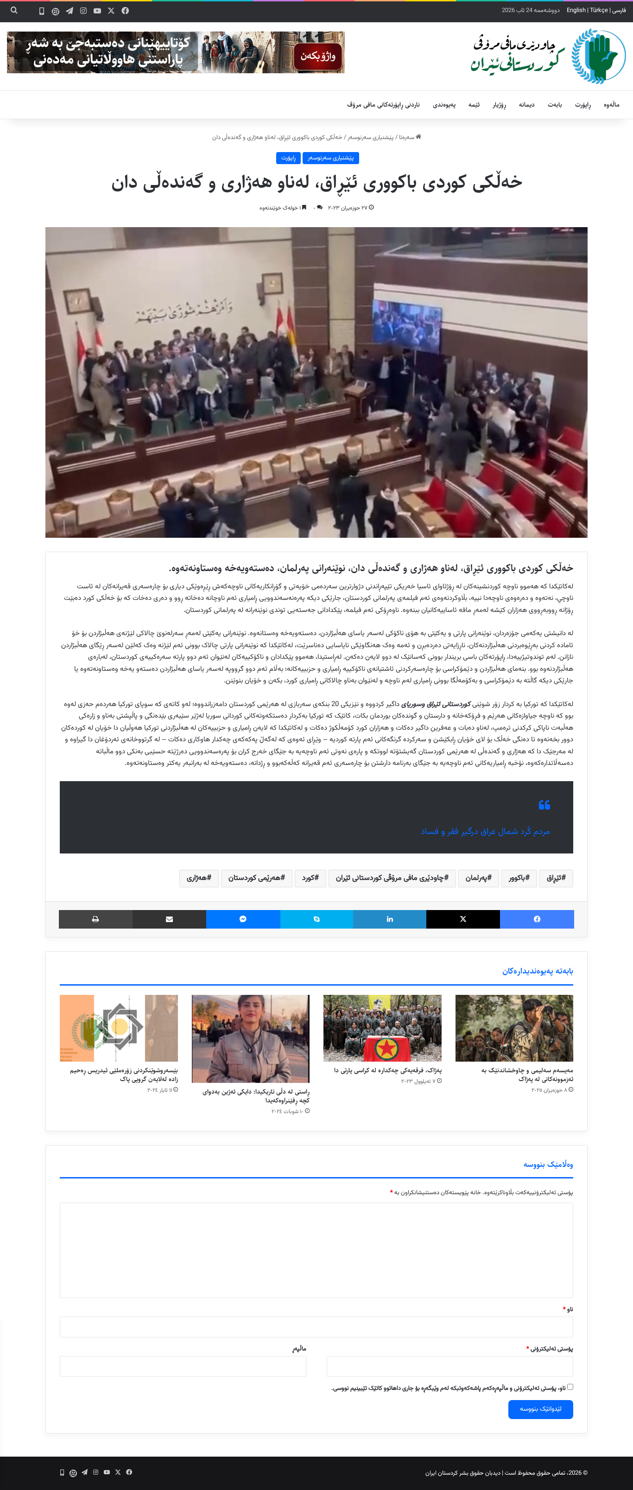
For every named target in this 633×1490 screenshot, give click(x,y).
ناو (568, 1309)
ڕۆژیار (499, 105)
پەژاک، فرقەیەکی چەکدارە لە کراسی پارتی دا (388, 1070)
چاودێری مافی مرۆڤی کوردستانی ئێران (390, 878)
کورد (308, 878)
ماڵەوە (612, 105)
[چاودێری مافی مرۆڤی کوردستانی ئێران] (548, 56)
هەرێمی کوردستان (254, 878)
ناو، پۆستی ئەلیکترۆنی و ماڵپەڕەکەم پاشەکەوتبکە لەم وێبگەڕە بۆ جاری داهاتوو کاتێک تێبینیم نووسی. (448, 1388)
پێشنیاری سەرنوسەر (371, 137)
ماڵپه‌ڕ (299, 1349)
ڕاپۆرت (583, 105)
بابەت (555, 105)
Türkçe (599, 10)
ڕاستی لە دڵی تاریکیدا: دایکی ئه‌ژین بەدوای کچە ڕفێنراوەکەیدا (256, 1096)
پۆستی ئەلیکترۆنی (549, 1349)
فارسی (619, 10)
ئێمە (474, 105)
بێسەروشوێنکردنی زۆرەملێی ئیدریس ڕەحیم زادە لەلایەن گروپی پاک (124, 1074)
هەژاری (197, 878)
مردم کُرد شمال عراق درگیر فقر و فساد (485, 832)
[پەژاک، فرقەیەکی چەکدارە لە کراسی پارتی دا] (382, 1028)
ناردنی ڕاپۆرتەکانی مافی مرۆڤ (383, 105)
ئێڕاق (554, 878)
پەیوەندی (444, 105)
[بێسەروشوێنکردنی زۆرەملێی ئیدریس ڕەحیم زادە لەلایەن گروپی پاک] (119, 1028)
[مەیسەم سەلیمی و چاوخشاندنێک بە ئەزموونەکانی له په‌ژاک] (515, 1028)
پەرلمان (476, 878)
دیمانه (527, 105)
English (576, 10)
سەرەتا (407, 137)
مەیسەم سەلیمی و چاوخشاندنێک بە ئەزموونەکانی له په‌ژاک (527, 1074)
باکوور (517, 878)
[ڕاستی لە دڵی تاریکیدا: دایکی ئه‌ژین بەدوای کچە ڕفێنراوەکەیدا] (251, 1038)
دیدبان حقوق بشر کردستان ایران (462, 1473)
